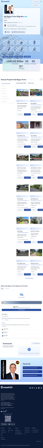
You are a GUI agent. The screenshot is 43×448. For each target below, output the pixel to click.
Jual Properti (6, 319)
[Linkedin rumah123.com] (39, 388)
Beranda (4, 383)
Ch (2, 316)
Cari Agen (7, 383)
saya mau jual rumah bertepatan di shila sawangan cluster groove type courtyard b (16, 318)
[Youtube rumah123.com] (36, 388)
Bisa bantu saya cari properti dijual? (30, 367)
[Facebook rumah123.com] (30, 388)
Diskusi (2, 288)
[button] (32, 5)
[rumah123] (6, 387)
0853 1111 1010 (10, 405)
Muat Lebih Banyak (29, 278)
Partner (2, 433)
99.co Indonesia (27, 430)
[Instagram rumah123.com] (34, 388)
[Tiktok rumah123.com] (41, 388)
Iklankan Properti (10, 430)
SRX (25, 433)
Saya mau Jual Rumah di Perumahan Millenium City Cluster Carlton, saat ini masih (15, 324)
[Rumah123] (5, 1)
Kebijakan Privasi (17, 430)
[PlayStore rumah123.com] (11, 424)
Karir (1, 435)
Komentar (7, 288)
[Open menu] (41, 1)
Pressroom (2, 437)
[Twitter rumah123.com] (32, 388)
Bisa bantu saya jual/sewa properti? (30, 375)
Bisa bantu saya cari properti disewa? (31, 371)
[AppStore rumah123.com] (4, 424)
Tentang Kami (3, 430)
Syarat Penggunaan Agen (19, 433)
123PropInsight (3, 439)
